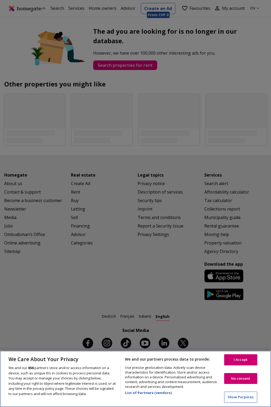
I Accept (240, 359)
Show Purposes (241, 397)
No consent (240, 378)
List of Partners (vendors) (148, 392)
